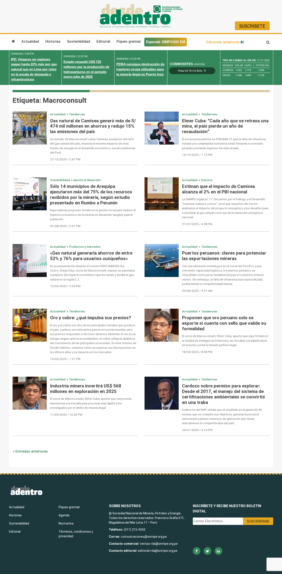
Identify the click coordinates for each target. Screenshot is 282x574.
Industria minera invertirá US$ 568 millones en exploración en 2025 (85, 388)
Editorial (103, 41)
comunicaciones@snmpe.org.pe (144, 536)
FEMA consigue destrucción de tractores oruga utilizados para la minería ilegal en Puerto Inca (140, 69)
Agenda (64, 515)
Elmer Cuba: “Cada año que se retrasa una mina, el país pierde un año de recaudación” (225, 126)
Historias (53, 41)
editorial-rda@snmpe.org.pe (157, 550)
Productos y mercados (84, 246)
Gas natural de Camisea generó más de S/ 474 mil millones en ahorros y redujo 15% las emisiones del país (93, 126)
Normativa (66, 523)
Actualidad (30, 41)
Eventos (206, 180)
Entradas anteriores (31, 451)
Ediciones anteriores (223, 42)
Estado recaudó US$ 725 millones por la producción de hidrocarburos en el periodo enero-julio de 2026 (86, 69)
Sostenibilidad (78, 41)
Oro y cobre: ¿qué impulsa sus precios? (90, 317)
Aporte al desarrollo (87, 180)
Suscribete (252, 26)
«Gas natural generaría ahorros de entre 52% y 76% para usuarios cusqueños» (91, 255)
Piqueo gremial (129, 41)
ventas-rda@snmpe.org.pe (159, 543)
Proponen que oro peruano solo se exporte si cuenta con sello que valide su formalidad (224, 323)
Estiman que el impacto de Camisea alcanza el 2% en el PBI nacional (218, 189)
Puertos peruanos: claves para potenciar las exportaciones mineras (224, 255)
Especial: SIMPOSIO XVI (165, 42)
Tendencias (77, 114)
